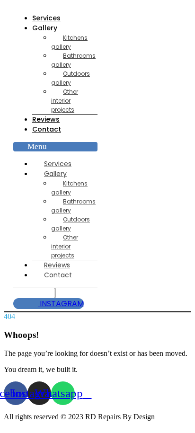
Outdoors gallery (70, 78)
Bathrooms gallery (73, 60)
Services (46, 18)
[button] (55, 146)
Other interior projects (64, 101)
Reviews (46, 119)
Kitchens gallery (69, 42)
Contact (46, 129)
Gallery (44, 28)
